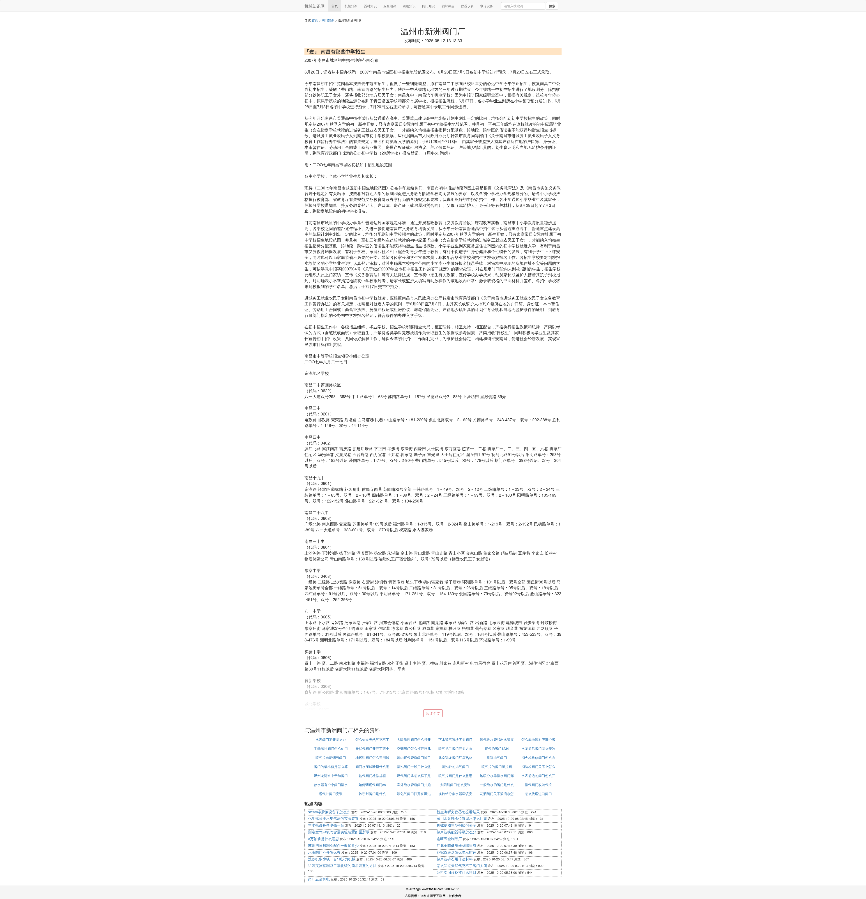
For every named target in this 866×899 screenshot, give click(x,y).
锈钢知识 (409, 6)
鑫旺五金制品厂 (449, 838)
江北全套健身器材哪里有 (456, 845)
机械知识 (351, 6)
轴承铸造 (448, 6)
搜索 (552, 6)
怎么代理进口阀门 (538, 793)
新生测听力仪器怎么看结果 (458, 811)
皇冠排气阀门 (497, 757)
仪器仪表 (467, 6)
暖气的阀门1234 (497, 748)
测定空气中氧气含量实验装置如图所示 (338, 831)
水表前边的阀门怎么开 (538, 775)
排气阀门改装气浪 (538, 784)
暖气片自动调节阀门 (331, 757)
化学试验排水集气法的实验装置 (333, 818)
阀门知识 (428, 6)
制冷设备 (486, 6)
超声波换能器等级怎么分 (456, 831)
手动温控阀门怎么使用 (331, 748)
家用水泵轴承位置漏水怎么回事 (462, 818)
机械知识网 (314, 6)
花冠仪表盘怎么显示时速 (456, 852)
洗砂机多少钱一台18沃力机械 (331, 859)
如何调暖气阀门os (372, 784)
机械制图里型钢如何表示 (456, 825)
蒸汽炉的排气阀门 (455, 766)
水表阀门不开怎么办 (331, 739)
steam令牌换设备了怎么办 (329, 811)
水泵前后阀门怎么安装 (538, 748)
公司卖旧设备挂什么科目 (456, 872)
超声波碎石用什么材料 (455, 859)
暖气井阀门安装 (331, 793)
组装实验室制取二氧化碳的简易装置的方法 (342, 865)
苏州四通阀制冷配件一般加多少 (333, 845)
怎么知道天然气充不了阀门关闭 (462, 865)
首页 (335, 6)
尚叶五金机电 (319, 879)
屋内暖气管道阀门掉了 (414, 757)
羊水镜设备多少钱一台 (326, 825)
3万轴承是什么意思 (323, 838)
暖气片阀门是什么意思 (455, 775)
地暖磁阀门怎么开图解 (372, 757)
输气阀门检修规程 (372, 775)
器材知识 (370, 6)
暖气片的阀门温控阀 (496, 766)
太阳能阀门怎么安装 (455, 784)
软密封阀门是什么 (372, 793)
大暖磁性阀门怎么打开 (414, 739)
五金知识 (389, 6)
